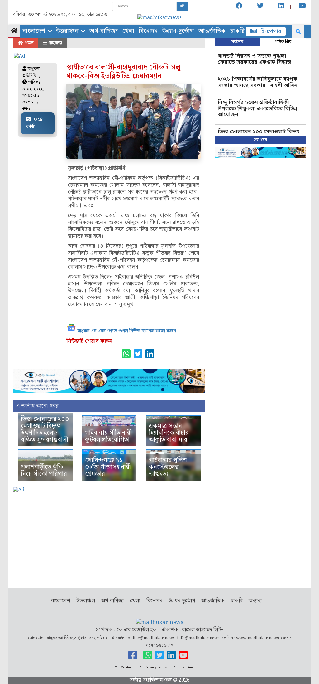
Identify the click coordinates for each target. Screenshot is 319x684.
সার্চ (182, 6)
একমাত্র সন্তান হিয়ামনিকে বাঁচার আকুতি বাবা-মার (169, 433)
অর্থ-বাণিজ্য (103, 31)
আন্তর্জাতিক (212, 31)
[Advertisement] (109, 537)
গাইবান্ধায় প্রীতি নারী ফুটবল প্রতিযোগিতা (108, 436)
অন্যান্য (255, 600)
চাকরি (237, 31)
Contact (127, 667)
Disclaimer (187, 667)
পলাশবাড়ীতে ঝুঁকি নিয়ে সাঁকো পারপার (44, 470)
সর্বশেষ (237, 41)
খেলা (128, 31)
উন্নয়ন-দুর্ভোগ (178, 31)
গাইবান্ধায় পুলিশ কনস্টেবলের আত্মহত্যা (168, 467)
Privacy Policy (156, 667)
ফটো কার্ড (35, 123)
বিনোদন (148, 31)
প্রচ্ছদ (28, 43)
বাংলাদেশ (33, 31)
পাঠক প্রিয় (283, 41)
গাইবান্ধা (54, 43)
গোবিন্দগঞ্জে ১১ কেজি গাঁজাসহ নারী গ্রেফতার (108, 467)
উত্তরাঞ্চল (67, 31)
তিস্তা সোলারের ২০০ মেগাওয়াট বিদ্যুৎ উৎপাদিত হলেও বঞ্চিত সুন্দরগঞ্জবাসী (45, 429)
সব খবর (260, 139)
